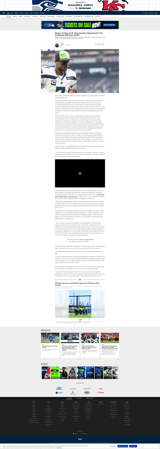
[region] (80, 446)
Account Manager (127, 424)
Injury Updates (48, 408)
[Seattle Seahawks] (80, 439)
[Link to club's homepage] (3, 12)
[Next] (89, 319)
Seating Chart (127, 416)
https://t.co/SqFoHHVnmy (87, 239)
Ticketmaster (127, 422)
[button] (80, 173)
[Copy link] (103, 44)
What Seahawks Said (48, 422)
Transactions (34, 416)
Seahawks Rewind (88, 410)
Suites (127, 410)
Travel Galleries (75, 408)
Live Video (62, 420)
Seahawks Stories (88, 412)
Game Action (76, 412)
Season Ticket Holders (127, 420)
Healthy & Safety (113, 408)
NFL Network (62, 418)
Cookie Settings (112, 446)
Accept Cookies (133, 446)
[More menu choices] (45, 12)
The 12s (75, 420)
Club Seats (127, 412)
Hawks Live (88, 414)
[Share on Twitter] (98, 45)
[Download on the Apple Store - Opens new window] (75, 434)
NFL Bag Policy (113, 416)
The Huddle (88, 418)
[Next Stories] (117, 372)
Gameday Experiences (113, 414)
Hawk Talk (88, 416)
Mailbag (48, 414)
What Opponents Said (48, 424)
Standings (34, 410)
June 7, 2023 (84, 241)
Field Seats (127, 414)
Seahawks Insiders (88, 408)
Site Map (48, 426)
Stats (34, 412)
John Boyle (62, 43)
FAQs (113, 418)
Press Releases (48, 416)
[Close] (158, 446)
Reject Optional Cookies (122, 446)
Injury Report (34, 414)
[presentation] (118, 359)
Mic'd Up (62, 410)
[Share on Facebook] (96, 45)
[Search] (143, 13)
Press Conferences (62, 416)
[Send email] (101, 45)
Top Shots (76, 410)
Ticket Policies (127, 418)
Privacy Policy (59, 447)
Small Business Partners (34, 420)
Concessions (113, 412)
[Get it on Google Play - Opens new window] (84, 434)
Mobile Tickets (127, 408)
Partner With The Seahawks (33, 422)
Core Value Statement (33, 418)
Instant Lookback (48, 410)
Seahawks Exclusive (62, 412)
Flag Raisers (76, 418)
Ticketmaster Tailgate (113, 410)
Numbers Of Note (48, 412)
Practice (75, 414)
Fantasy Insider (48, 420)
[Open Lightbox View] (80, 307)
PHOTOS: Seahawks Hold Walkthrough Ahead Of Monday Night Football (77, 284)
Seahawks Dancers (76, 416)
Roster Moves (48, 418)
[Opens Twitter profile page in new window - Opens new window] (61, 46)
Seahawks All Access (62, 408)
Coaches (33, 408)
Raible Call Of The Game (62, 414)
